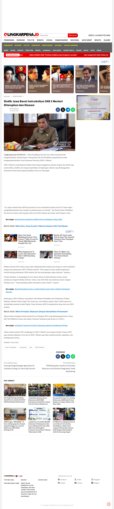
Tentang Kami (9, 480)
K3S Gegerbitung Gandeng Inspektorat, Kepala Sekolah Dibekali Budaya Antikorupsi (14, 400)
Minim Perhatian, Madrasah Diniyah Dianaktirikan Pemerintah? (42, 312)
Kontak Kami (42, 480)
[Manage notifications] (109, 504)
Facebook (63, 480)
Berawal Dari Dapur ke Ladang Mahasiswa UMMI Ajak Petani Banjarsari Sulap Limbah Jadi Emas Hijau (64, 401)
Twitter (79, 480)
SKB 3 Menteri (39, 347)
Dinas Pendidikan (10, 347)
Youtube (79, 483)
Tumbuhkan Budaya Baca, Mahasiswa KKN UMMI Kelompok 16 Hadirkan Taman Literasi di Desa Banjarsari (39, 401)
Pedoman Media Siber (11, 483)
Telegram (96, 483)
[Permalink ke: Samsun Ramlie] (6, 109)
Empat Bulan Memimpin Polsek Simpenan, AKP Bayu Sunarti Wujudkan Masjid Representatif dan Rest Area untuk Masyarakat (29, 489)
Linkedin (62, 483)
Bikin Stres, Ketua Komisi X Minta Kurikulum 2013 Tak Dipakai (42, 226)
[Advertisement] (57, 15)
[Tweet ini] (63, 109)
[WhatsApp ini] (73, 109)
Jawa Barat (23, 347)
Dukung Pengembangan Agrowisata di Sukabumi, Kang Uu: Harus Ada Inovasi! (19, 366)
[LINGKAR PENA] (21, 35)
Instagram (97, 480)
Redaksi (24, 480)
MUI (31, 347)
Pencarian (73, 35)
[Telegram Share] (68, 109)
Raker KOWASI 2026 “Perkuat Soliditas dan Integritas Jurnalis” (39, 55)
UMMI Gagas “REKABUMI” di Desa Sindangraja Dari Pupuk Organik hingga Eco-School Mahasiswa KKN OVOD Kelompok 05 (14, 426)
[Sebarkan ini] (58, 109)
